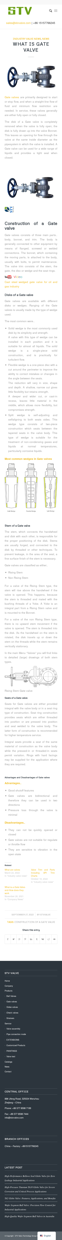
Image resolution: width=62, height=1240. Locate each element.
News (45, 38)
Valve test (10, 1056)
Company (9, 985)
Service (8, 1023)
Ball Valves (11, 996)
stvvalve (45, 914)
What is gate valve (31, 47)
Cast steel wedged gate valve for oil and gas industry (31, 284)
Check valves (12, 1012)
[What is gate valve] (31, 77)
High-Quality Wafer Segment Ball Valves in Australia (29, 1216)
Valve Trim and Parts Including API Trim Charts (43, 872)
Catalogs (8, 1061)
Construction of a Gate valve (34, 921)
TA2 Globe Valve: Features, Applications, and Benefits (30, 1198)
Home (7, 980)
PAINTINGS (11, 1050)
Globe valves (12, 1007)
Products (8, 990)
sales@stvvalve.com (18, 23)
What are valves (12, 869)
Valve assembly (13, 1028)
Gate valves (12, 97)
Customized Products (15, 1045)
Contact (8, 1071)
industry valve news (27, 38)
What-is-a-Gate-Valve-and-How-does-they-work (15, 890)
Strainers (10, 1018)
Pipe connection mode (16, 1034)
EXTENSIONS (12, 1039)
